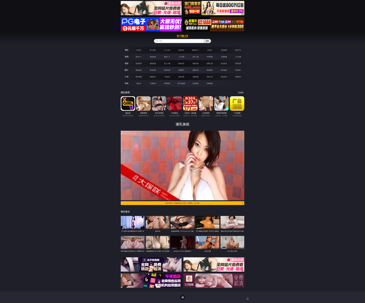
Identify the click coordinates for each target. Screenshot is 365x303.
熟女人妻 (195, 57)
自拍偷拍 (153, 57)
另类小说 (210, 77)
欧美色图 (167, 70)
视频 (127, 56)
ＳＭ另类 (238, 57)
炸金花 (209, 50)
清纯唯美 (210, 70)
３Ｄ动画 (181, 57)
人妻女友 (167, 77)
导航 (127, 83)
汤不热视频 (181, 83)
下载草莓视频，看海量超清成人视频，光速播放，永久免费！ (182, 203)
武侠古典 (181, 77)
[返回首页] (247, 299)
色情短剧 (210, 83)
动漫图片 (181, 70)
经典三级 (210, 63)
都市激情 (139, 77)
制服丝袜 (195, 63)
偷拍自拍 (153, 63)
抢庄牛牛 (238, 50)
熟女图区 (224, 70)
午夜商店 (153, 83)
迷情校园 (195, 77)
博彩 (127, 50)
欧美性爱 (181, 63)
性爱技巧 (238, 77)
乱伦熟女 (224, 63)
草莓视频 (167, 83)
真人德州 (153, 50)
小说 (127, 76)
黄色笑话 (224, 77)
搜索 (207, 41)
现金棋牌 (224, 50)
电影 (127, 63)
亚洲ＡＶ (139, 57)
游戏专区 (181, 50)
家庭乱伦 (153, 77)
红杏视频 (195, 83)
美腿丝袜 (195, 70)
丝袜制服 (210, 57)
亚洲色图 (153, 70)
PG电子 (138, 50)
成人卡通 (167, 63)
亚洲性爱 (139, 63)
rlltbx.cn (182, 36)
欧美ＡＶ (167, 57)
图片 (127, 70)
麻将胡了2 (195, 50)
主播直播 (224, 57)
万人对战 (167, 50)
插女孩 (138, 83)
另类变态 (238, 63)
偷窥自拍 (139, 70)
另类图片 (238, 70)
